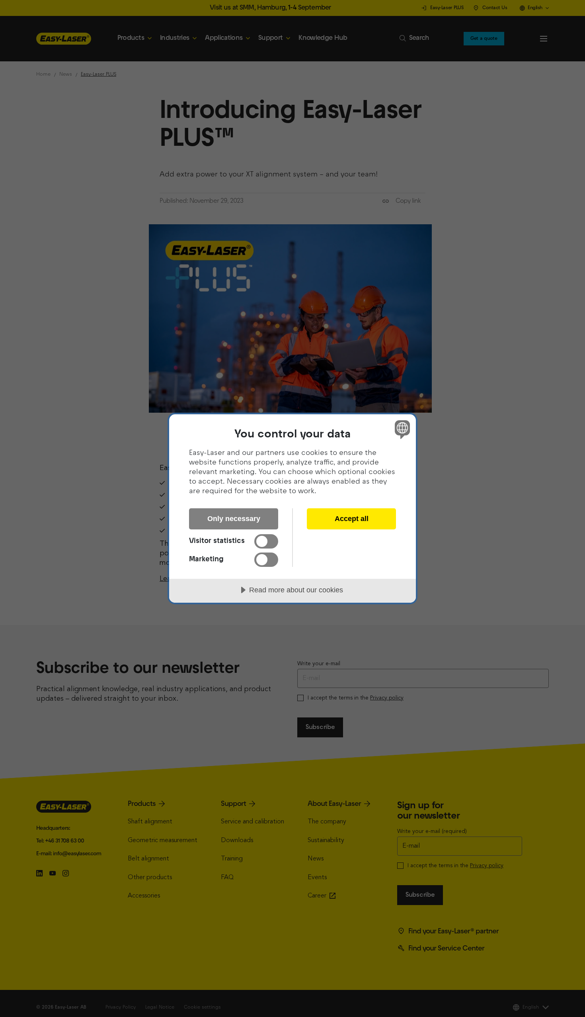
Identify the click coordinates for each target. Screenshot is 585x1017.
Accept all (352, 519)
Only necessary (233, 519)
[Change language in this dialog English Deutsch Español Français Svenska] (401, 429)
